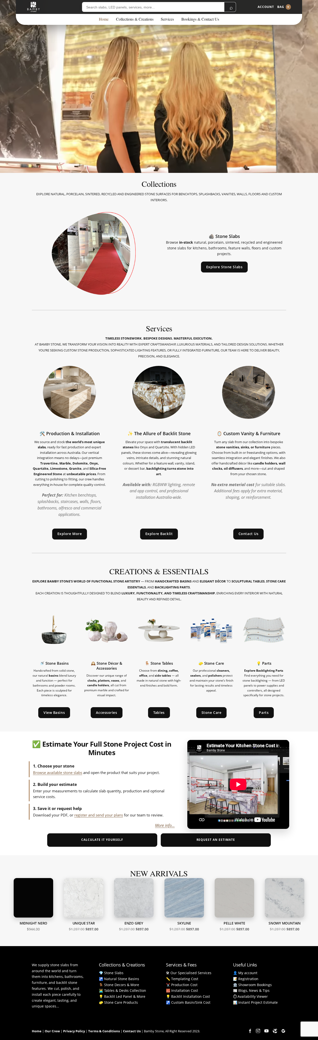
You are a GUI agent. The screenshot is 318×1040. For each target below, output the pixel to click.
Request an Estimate (216, 840)
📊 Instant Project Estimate (255, 1002)
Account (266, 7)
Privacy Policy (74, 1031)
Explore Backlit (159, 533)
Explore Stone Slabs (224, 267)
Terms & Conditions (104, 1031)
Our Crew (52, 1031)
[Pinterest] (275, 1031)
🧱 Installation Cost (182, 990)
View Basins (54, 712)
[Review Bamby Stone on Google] (283, 1031)
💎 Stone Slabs (111, 972)
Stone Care (211, 712)
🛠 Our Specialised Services (188, 972)
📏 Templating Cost (182, 978)
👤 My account (245, 972)
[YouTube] (266, 1031)
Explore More (69, 533)
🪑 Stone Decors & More (119, 984)
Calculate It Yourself (102, 840)
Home (104, 19)
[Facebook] (249, 1031)
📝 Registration (245, 978)
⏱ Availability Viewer (250, 996)
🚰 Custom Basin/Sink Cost (188, 1002)
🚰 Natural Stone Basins (119, 978)
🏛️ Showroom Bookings (252, 984)
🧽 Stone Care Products (118, 1002)
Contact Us (248, 533)
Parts (264, 712)
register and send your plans (98, 814)
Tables (158, 712)
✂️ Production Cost (182, 984)
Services (167, 19)
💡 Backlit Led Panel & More (122, 996)
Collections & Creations (135, 19)
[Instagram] (258, 1031)
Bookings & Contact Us (200, 19)
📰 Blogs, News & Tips (251, 990)
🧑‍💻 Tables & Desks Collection (122, 990)
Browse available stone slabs (57, 772)
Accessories (106, 712)
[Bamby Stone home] (33, 7)
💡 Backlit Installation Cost (188, 996)
